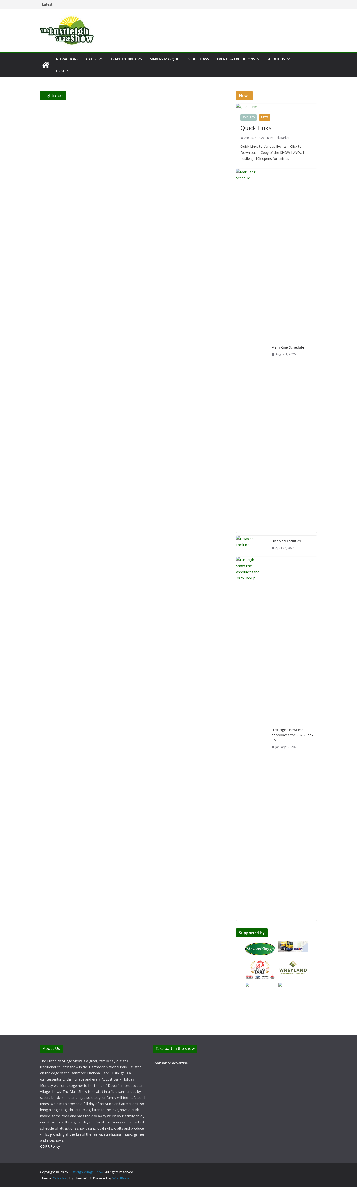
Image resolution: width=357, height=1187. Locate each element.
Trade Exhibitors (126, 59)
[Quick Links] (276, 107)
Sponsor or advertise (170, 1063)
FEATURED (248, 117)
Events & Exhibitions (236, 59)
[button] (257, 59)
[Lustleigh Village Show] (46, 65)
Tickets (62, 70)
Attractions (67, 59)
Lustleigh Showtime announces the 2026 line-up (292, 735)
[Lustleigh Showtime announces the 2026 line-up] (252, 739)
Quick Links (255, 128)
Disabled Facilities (286, 541)
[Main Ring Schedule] (252, 351)
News (264, 117)
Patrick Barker (279, 138)
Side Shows (198, 59)
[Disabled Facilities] (252, 545)
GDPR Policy (50, 1146)
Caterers (94, 59)
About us (276, 59)
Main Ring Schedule (288, 347)
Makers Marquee (165, 59)
